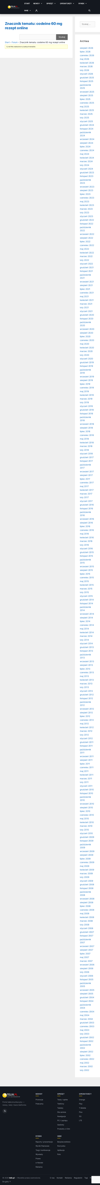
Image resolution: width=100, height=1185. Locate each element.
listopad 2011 (86, 746)
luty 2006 (84, 972)
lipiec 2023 (85, 194)
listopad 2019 (86, 366)
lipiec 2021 (85, 289)
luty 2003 (84, 1034)
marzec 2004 (86, 1019)
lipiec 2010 (85, 811)
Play (80, 1104)
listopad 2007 (86, 935)
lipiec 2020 (85, 336)
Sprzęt (49, 3)
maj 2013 (84, 676)
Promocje (39, 1100)
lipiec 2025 (85, 99)
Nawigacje (61, 1116)
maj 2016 (84, 534)
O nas (52, 1178)
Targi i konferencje (43, 1150)
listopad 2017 (86, 461)
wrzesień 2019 (87, 376)
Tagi (86, 1178)
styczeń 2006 (86, 976)
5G (80, 1116)
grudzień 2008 (87, 884)
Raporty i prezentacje (44, 1142)
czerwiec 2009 (87, 862)
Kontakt (60, 1178)
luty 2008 (84, 924)
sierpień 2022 (86, 238)
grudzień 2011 (86, 742)
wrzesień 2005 (87, 990)
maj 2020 (84, 344)
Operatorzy (66, 3)
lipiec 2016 (85, 526)
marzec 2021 (86, 304)
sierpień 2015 (86, 570)
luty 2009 (84, 877)
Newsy (36, 3)
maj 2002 (84, 1063)
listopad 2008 (86, 888)
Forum (15, 42)
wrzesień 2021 (87, 281)
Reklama (39, 1167)
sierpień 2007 (86, 950)
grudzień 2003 (87, 1022)
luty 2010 (84, 830)
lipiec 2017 (85, 479)
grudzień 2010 (87, 789)
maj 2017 (84, 486)
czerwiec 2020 (87, 340)
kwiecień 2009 (87, 870)
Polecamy (39, 1104)
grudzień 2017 (87, 457)
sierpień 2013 (86, 665)
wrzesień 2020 (87, 329)
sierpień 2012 (86, 712)
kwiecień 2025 (87, 110)
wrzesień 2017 (87, 471)
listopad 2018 (86, 413)
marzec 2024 (86, 161)
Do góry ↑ (6, 1182)
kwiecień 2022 (87, 252)
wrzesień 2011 (87, 756)
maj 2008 (84, 913)
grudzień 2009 (87, 837)
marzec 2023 (86, 209)
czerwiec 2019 (87, 387)
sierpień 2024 (86, 143)
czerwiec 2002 (87, 1059)
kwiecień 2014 (87, 632)
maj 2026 (84, 59)
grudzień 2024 (87, 125)
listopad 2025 (86, 81)
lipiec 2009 (85, 858)
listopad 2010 (86, 793)
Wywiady (39, 1154)
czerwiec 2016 (87, 530)
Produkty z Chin (63, 1129)
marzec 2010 (86, 826)
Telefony (60, 1104)
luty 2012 (84, 735)
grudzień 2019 (87, 362)
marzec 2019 (86, 399)
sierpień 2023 (86, 190)
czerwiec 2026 (87, 55)
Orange (82, 1100)
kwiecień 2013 (87, 680)
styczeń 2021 (86, 311)
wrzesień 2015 (87, 566)
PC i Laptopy (62, 1120)
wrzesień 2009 (87, 851)
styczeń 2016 (86, 548)
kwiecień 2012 (87, 727)
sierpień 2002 (86, 1051)
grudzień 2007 (87, 932)
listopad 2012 (86, 698)
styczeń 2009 (86, 881)
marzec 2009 (86, 873)
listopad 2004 (86, 1001)
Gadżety (60, 1125)
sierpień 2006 (86, 968)
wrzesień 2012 (87, 709)
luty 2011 (84, 782)
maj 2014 (84, 628)
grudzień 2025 (87, 77)
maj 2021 (84, 296)
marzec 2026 (86, 66)
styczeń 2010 (86, 833)
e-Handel (39, 1163)
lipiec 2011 (85, 764)
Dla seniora (61, 1112)
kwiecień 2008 (87, 917)
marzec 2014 (86, 636)
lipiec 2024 (85, 146)
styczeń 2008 (86, 928)
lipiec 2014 (85, 621)
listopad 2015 (86, 556)
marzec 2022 (86, 256)
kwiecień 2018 (87, 442)
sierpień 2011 (86, 760)
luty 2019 (84, 402)
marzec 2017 (86, 494)
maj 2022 (84, 249)
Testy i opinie (62, 1100)
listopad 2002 (86, 1041)
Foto (59, 1154)
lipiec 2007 (85, 953)
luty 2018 (84, 450)
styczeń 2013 (86, 691)
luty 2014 (84, 640)
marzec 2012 (86, 731)
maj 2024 (84, 154)
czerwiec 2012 (87, 720)
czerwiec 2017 (87, 482)
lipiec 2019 (85, 384)
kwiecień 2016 (87, 537)
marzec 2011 (86, 778)
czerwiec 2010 (87, 815)
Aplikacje (61, 1150)
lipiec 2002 (85, 1055)
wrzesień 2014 (87, 614)
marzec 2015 (86, 588)
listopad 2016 (86, 508)
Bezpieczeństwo (63, 1142)
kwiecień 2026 (87, 63)
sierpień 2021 (86, 285)
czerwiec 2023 (87, 198)
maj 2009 (84, 866)
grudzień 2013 (87, 647)
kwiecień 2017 (87, 490)
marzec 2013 (86, 683)
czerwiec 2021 (87, 292)
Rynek (81, 3)
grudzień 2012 (87, 694)
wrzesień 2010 (87, 804)
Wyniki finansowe (42, 1146)
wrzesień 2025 (87, 92)
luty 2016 (84, 545)
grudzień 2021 (87, 267)
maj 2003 (84, 1030)
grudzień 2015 (87, 552)
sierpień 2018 (86, 428)
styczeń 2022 (86, 264)
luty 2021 (84, 307)
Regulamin (78, 1178)
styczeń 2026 (86, 74)
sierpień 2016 (86, 523)
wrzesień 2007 (87, 946)
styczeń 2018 (86, 453)
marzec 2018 (86, 446)
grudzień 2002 (87, 1037)
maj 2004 (84, 1015)
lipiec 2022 (85, 241)
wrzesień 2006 (87, 964)
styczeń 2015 (86, 596)
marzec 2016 (86, 541)
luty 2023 (84, 212)
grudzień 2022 (87, 220)
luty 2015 (84, 592)
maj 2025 (84, 106)
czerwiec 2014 (87, 625)
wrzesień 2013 (87, 661)
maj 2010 (84, 818)
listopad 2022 (86, 223)
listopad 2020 (86, 318)
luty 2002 (84, 1070)
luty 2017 (84, 497)
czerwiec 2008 (87, 910)
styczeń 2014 (86, 643)
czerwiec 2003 (87, 1026)
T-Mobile (82, 1108)
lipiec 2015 (85, 574)
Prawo (38, 1158)
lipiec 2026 (85, 51)
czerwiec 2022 (87, 245)
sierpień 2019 (86, 380)
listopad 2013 (86, 651)
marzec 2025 (86, 114)
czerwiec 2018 (87, 435)
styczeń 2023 (86, 216)
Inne (26, 10)
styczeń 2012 (86, 738)
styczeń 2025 (86, 121)
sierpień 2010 (86, 807)
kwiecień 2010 (87, 822)
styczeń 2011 (86, 786)
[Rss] (4, 1111)
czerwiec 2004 (87, 1011)
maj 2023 (84, 201)
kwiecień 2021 (87, 300)
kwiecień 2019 (87, 395)
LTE (80, 1120)
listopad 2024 (86, 129)
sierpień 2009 (86, 855)
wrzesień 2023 (87, 187)
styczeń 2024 (86, 169)
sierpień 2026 (86, 48)
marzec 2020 (86, 351)
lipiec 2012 (85, 716)
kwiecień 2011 (86, 775)
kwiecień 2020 (87, 347)
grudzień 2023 (87, 172)
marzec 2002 (86, 1066)
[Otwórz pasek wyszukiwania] (89, 10)
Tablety (60, 1108)
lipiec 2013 (85, 669)
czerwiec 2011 (87, 767)
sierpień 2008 (86, 902)
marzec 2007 (86, 961)
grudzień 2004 (87, 997)
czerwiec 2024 (87, 150)
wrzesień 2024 (87, 139)
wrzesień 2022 (87, 234)
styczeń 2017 (86, 501)
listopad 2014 (86, 603)
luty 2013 (84, 687)
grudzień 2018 (87, 410)
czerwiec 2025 (87, 103)
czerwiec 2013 (87, 672)
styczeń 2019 (86, 406)
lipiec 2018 (85, 431)
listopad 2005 (86, 979)
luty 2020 (84, 355)
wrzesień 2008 (87, 899)
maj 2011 (84, 771)
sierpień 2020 (86, 333)
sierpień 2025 (86, 95)
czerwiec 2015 (87, 577)
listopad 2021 (86, 271)
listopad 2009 (86, 841)
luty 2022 (84, 260)
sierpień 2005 (86, 993)
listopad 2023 (86, 176)
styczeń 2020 (86, 358)
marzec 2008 (86, 921)
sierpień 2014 (86, 617)
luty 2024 (84, 165)
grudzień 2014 (87, 600)
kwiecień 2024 (87, 158)
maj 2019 (84, 391)
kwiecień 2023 (87, 205)
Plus (80, 1112)
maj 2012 (84, 723)
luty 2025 (84, 117)
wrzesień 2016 (87, 519)
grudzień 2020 (87, 315)
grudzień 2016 (87, 505)
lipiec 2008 (85, 906)
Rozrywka (61, 1146)
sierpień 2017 (86, 475)
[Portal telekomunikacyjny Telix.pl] (11, 1095)
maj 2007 (84, 957)
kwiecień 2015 (87, 585)
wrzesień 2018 (87, 424)
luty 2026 (84, 70)
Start (27, 3)
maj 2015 (84, 581)
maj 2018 (84, 439)
